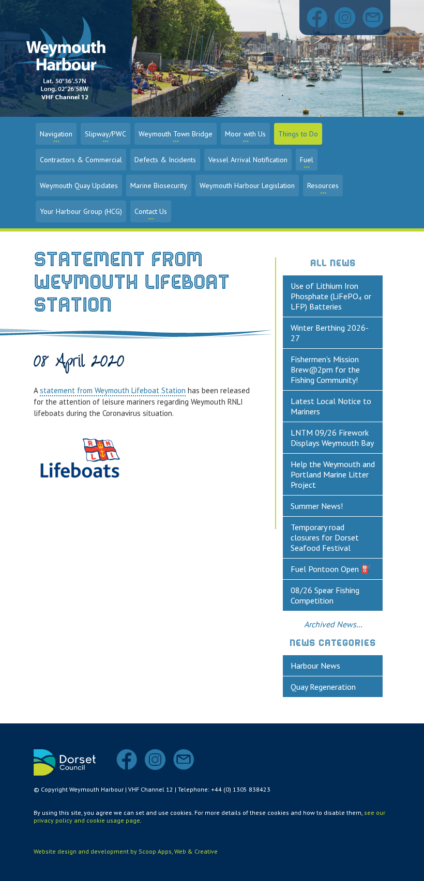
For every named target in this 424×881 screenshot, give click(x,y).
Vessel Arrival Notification (247, 159)
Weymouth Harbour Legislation (247, 185)
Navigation (56, 133)
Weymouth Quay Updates (79, 185)
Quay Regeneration (323, 687)
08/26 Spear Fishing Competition (325, 595)
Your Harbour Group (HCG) (81, 211)
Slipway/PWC (105, 133)
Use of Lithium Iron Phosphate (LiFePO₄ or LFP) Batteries (331, 296)
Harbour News (315, 665)
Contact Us (150, 211)
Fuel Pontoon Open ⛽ (331, 569)
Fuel (306, 159)
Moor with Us (245, 133)
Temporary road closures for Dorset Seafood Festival (325, 537)
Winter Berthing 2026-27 (330, 332)
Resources (323, 185)
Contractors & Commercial (81, 159)
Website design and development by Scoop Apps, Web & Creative (126, 851)
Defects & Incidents (165, 159)
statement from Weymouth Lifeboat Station (113, 390)
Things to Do (298, 133)
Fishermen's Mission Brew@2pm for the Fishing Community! (325, 369)
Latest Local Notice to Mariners (331, 406)
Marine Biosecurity (158, 185)
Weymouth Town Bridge (176, 133)
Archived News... (333, 624)
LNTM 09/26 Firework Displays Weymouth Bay (332, 437)
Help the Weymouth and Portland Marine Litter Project (333, 474)
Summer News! (317, 506)
